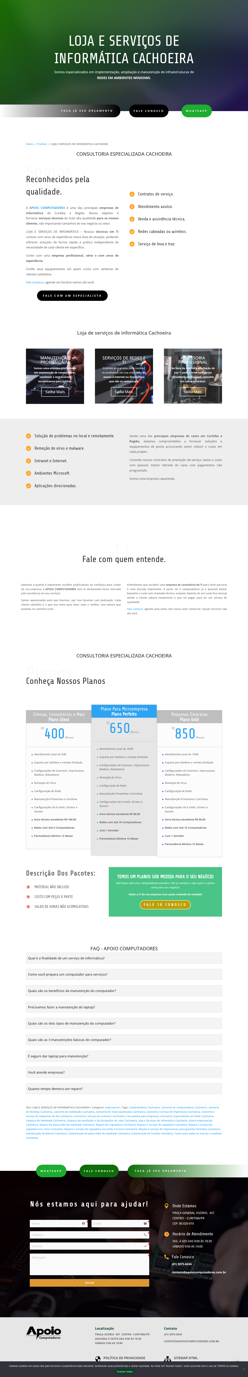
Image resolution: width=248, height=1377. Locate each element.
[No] (243, 1369)
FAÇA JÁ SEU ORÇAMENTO (87, 110)
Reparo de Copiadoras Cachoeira (116, 1124)
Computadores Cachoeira (144, 1107)
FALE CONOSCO (149, 111)
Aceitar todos (125, 1371)
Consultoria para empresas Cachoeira (149, 1116)
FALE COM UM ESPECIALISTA (72, 295)
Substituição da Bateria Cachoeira (46, 1133)
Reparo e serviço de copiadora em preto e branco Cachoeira (100, 1129)
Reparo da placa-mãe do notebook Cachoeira (67, 1124)
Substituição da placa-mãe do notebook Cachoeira (99, 1133)
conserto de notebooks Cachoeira (74, 1111)
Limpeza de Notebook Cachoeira (45, 1120)
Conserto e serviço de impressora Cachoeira (173, 1111)
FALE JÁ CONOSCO (165, 905)
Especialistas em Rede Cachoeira (194, 1116)
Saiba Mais (55, 391)
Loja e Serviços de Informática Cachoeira (163, 1120)
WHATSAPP (197, 111)
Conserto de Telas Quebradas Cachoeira (120, 1111)
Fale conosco (35, 282)
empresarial (112, 1107)
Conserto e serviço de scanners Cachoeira (99, 1116)
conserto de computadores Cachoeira (184, 1107)
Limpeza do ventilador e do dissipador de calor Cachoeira (102, 1120)
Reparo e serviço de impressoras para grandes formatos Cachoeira (179, 1129)
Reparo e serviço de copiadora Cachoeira (162, 1124)
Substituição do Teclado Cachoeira (152, 1133)
